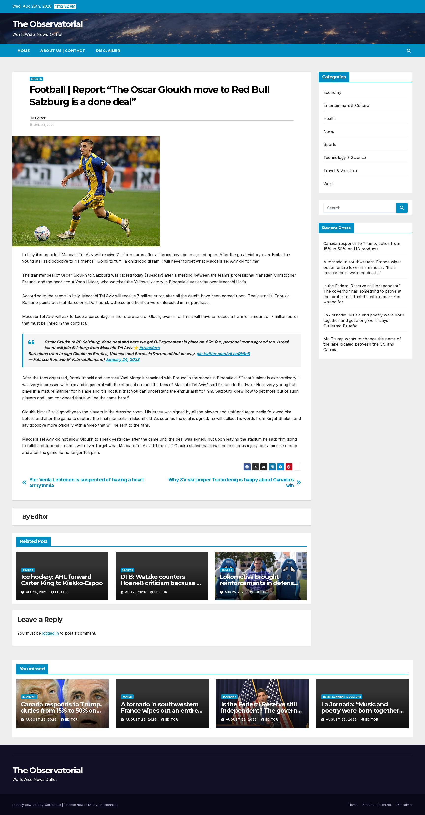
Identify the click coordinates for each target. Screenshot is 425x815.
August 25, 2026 (42, 719)
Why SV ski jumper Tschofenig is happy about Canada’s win (231, 482)
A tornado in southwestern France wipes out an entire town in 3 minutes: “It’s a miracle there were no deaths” (362, 267)
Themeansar (108, 805)
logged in (50, 633)
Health (329, 118)
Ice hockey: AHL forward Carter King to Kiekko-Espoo (62, 579)
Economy (332, 92)
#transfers (149, 347)
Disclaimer (108, 50)
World (329, 183)
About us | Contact (62, 50)
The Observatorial (47, 24)
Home (24, 50)
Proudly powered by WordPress (37, 805)
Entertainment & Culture (346, 105)
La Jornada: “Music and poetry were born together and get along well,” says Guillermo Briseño (363, 320)
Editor (40, 118)
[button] (409, 50)
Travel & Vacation (340, 170)
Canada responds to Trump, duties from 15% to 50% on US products (61, 710)
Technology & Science (344, 157)
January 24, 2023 (122, 359)
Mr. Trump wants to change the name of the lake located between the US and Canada (362, 344)
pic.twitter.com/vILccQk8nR (223, 353)
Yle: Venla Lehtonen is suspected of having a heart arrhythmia (86, 482)
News (328, 131)
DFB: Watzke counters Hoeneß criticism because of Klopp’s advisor (162, 583)
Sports (36, 78)
